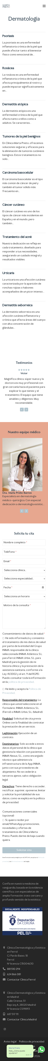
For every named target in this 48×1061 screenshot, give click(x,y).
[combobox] (24, 587)
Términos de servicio (17, 861)
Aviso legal (10, 1041)
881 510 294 (13, 969)
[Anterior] (22, 409)
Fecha (8, 587)
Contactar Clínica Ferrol (21, 979)
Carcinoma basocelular (17, 172)
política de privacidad (21, 682)
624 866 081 (14, 974)
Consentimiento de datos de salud (23, 634)
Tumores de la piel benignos (21, 136)
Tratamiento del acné (17, 237)
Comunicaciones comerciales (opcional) (19, 814)
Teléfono (10, 552)
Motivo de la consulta (17, 605)
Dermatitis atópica (15, 104)
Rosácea (8, 68)
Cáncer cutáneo (13, 205)
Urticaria (8, 273)
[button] (44, 6)
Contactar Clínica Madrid (22, 1019)
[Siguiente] (26, 409)
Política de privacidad (31, 1041)
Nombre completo (15, 542)
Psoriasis (8, 36)
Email (7, 561)
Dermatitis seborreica (17, 305)
